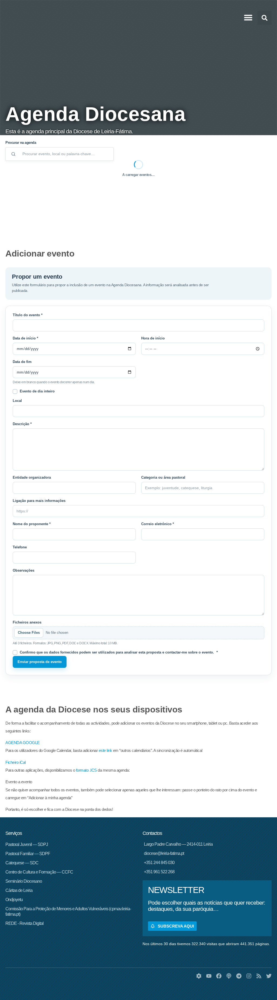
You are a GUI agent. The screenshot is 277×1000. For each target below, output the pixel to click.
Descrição (22, 424)
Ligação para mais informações (39, 501)
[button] (248, 17)
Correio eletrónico (157, 524)
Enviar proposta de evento (40, 662)
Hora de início (153, 338)
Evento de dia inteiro (37, 391)
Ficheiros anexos (27, 622)
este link (105, 750)
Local (17, 401)
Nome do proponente (32, 524)
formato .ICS (86, 770)
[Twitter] (269, 976)
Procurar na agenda (20, 143)
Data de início (25, 338)
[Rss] (259, 976)
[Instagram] (249, 976)
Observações (23, 570)
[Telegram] (239, 976)
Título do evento (27, 315)
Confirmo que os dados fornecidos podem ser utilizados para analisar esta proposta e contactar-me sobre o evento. (119, 652)
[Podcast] (229, 976)
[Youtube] (209, 976)
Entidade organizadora (32, 477)
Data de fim (22, 362)
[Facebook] (219, 976)
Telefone (20, 547)
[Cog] (199, 976)
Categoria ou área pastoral (163, 477)
